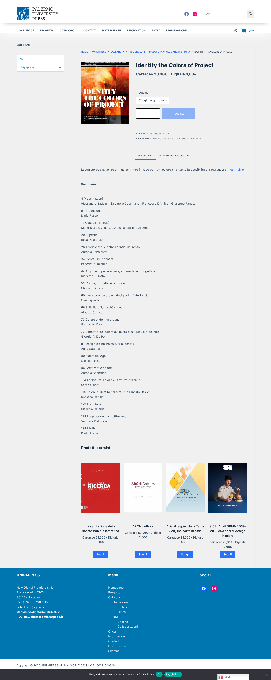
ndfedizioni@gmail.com (33, 607)
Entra (156, 30)
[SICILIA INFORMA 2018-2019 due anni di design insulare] (227, 488)
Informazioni (136, 30)
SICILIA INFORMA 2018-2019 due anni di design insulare (227, 531)
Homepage (26, 30)
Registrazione (176, 30)
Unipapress (40, 67)
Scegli (100, 554)
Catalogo (114, 597)
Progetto (47, 30)
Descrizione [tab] (145, 155)
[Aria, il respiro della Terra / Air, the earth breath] (185, 488)
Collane (122, 607)
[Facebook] (186, 14)
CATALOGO (67, 30)
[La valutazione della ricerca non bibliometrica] (100, 488)
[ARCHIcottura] (143, 488)
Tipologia (142, 92)
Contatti (89, 30)
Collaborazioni (127, 626)
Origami (113, 631)
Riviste (122, 612)
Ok (159, 674)
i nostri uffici (235, 169)
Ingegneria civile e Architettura (177, 138)
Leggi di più (173, 674)
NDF (40, 58)
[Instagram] (195, 14)
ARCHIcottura (142, 526)
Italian (227, 676)
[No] (266, 674)
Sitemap (114, 651)
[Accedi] (235, 30)
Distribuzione (112, 30)
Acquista (179, 113)
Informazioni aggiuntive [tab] (174, 155)
